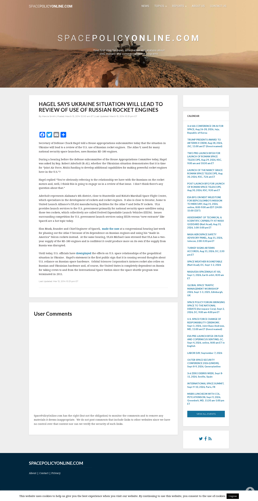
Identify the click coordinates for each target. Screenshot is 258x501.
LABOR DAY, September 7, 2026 (204, 353)
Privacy (56, 473)
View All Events (206, 414)
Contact (43, 473)
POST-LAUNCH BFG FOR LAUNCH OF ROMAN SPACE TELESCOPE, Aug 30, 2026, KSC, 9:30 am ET (205, 187)
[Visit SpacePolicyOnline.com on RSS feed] (210, 439)
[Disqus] (103, 365)
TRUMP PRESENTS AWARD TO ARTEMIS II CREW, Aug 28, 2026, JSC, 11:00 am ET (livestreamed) (205, 143)
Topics (159, 6)
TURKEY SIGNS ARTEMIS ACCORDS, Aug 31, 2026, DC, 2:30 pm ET (205, 251)
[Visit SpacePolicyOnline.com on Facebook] (205, 439)
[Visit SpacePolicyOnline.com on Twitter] (201, 439)
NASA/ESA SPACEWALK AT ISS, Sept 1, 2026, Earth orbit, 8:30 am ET (205, 275)
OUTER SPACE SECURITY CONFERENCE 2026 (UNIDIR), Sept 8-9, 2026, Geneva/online (204, 363)
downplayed (84, 253)
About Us (198, 6)
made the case (110, 228)
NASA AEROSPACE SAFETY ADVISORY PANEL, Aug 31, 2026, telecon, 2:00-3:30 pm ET (205, 237)
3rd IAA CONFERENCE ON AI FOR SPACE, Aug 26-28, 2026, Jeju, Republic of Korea (205, 129)
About (32, 473)
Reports (178, 6)
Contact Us (218, 6)
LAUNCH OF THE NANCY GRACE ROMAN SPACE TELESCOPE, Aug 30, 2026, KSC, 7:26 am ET (205, 173)
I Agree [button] (233, 496)
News (145, 6)
